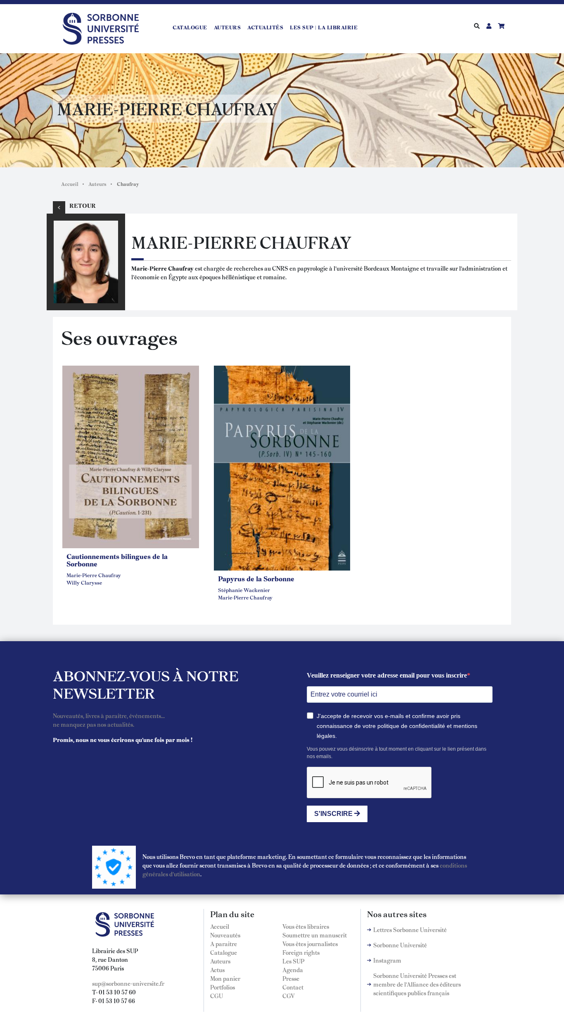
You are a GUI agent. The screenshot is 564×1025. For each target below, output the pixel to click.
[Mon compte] (488, 25)
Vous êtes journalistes (310, 943)
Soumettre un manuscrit (314, 935)
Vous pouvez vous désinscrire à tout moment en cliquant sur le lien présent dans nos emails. (396, 752)
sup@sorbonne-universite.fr (128, 983)
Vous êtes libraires (305, 926)
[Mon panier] (501, 25)
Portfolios (222, 987)
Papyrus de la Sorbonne (256, 578)
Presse (290, 978)
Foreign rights (301, 952)
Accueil (69, 184)
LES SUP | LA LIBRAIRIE (324, 27)
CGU (216, 996)
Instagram (387, 960)
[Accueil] (104, 27)
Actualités (265, 27)
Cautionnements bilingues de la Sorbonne (117, 559)
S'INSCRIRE (334, 813)
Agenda (292, 970)
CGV (288, 996)
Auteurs (227, 27)
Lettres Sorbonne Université (410, 929)
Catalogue (190, 27)
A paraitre (223, 943)
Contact (292, 987)
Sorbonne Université (400, 945)
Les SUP (293, 961)
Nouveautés (225, 935)
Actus (217, 970)
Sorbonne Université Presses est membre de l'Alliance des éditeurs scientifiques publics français (417, 984)
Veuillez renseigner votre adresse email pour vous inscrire (387, 675)
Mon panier (225, 978)
